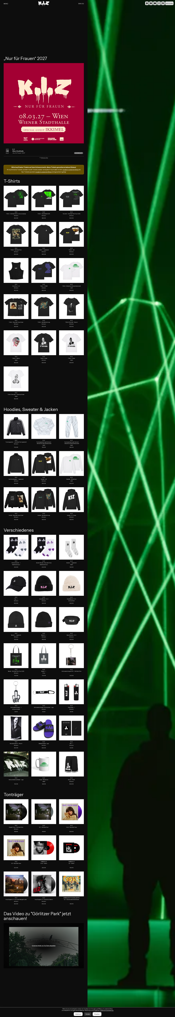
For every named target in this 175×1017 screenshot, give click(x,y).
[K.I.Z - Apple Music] (151, 3)
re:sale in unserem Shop (71, 170)
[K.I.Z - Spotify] (147, 3)
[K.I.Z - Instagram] (159, 3)
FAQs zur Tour (44, 157)
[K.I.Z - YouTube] (155, 3)
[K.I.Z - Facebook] (163, 3)
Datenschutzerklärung (106, 1010)
